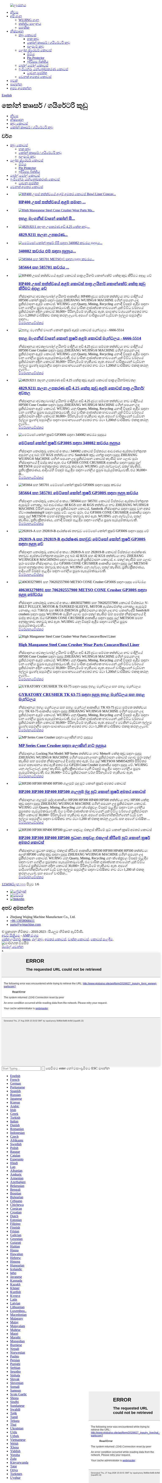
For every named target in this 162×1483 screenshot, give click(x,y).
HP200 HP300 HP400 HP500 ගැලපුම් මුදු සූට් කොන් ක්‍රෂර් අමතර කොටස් (82, 791)
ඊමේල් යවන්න (12, 947)
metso (26, 939)
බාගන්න (16, 84)
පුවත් (14, 80)
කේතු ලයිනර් (11, 939)
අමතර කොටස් (55, 939)
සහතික (24, 27)
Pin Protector (35, 58)
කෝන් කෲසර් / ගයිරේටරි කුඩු (48, 42)
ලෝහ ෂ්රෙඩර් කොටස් (35, 50)
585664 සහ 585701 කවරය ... (44, 267)
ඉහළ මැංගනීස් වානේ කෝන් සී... (47, 218)
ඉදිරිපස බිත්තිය (37, 61)
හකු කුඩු (33, 39)
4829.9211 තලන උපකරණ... (43, 234)
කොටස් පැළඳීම (101, 939)
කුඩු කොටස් (27, 35)
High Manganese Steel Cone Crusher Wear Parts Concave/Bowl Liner (79, 644)
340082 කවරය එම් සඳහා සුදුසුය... (47, 251)
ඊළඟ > (17, 884)
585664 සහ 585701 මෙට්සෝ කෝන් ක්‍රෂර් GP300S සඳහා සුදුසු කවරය (78, 493)
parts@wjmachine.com (25, 924)
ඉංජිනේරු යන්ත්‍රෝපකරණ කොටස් (43, 69)
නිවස (14, 12)
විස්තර (38, 323)
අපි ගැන (16, 16)
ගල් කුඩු (37, 939)
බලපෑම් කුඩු (35, 46)
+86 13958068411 (22, 920)
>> (24, 884)
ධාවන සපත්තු (37, 73)
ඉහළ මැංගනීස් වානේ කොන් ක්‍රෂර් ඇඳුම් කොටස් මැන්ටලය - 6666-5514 (80, 338)
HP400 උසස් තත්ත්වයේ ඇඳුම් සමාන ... (52, 202)
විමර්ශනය (26, 323)
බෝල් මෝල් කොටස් (33, 65)
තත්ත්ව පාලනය (30, 23)
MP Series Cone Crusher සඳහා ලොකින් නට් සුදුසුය (62, 745)
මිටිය (31, 54)
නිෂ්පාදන (17, 31)
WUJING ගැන (29, 20)
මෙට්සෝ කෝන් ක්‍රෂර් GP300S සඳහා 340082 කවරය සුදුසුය (69, 443)
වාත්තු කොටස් (78, 939)
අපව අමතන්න (20, 88)
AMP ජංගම (31, 935)
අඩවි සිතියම (11, 935)
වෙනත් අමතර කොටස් (35, 77)
